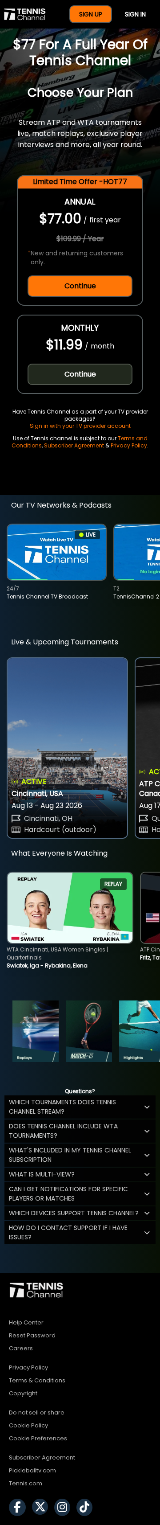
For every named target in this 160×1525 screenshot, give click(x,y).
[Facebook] (19, 1507)
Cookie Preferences (38, 1438)
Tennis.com (25, 1483)
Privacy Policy (129, 445)
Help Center (26, 1322)
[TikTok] (86, 1507)
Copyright (23, 1393)
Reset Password (32, 1335)
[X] (42, 1507)
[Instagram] (64, 1507)
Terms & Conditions (37, 1380)
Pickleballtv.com (32, 1470)
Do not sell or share (36, 1412)
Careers (21, 1348)
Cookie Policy (28, 1425)
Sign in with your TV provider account (80, 426)
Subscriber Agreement (74, 445)
